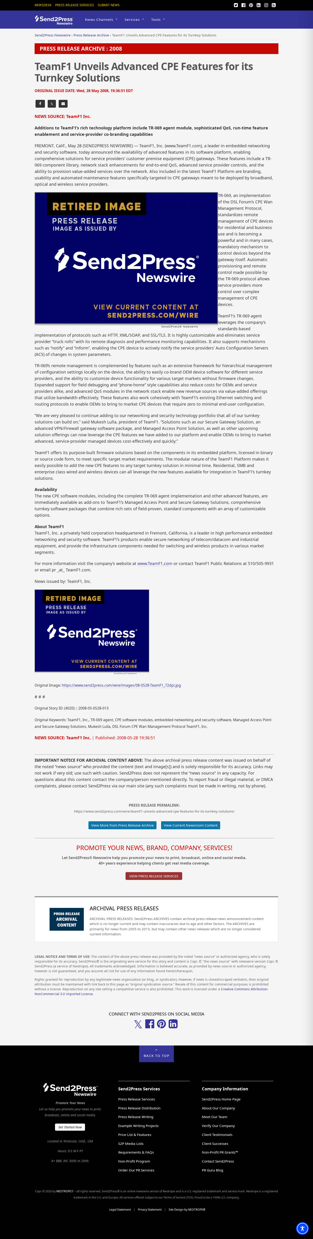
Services (132, 19)
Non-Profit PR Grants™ (220, 1152)
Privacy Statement (150, 1210)
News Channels (99, 19)
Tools (156, 19)
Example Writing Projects (138, 1125)
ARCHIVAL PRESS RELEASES (124, 908)
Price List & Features (134, 1134)
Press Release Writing (135, 1116)
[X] (236, 5)
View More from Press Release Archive (122, 825)
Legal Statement (120, 1210)
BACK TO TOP (157, 1055)
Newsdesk (43, 5)
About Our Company (218, 1108)
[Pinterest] (251, 5)
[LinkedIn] (258, 5)
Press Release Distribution (139, 1108)
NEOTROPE (63, 1191)
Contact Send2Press (218, 1161)
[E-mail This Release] (63, 104)
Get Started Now (70, 1127)
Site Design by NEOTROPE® (187, 1210)
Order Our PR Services (136, 1170)
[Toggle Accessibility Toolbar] (302, 1228)
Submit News (109, 5)
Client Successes (215, 1143)
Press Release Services (74, 5)
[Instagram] (266, 5)
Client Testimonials (217, 1134)
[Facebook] (243, 5)
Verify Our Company (218, 1125)
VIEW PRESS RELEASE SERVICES (153, 876)
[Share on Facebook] (40, 104)
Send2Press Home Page (221, 1099)
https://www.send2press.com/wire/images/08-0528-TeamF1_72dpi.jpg (121, 685)
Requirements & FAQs (136, 1152)
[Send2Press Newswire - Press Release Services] (56, 22)
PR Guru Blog (212, 1170)
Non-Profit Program (134, 1161)
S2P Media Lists (130, 1143)
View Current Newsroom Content (190, 825)
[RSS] (273, 5)
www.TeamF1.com (154, 563)
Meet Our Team (214, 1116)
